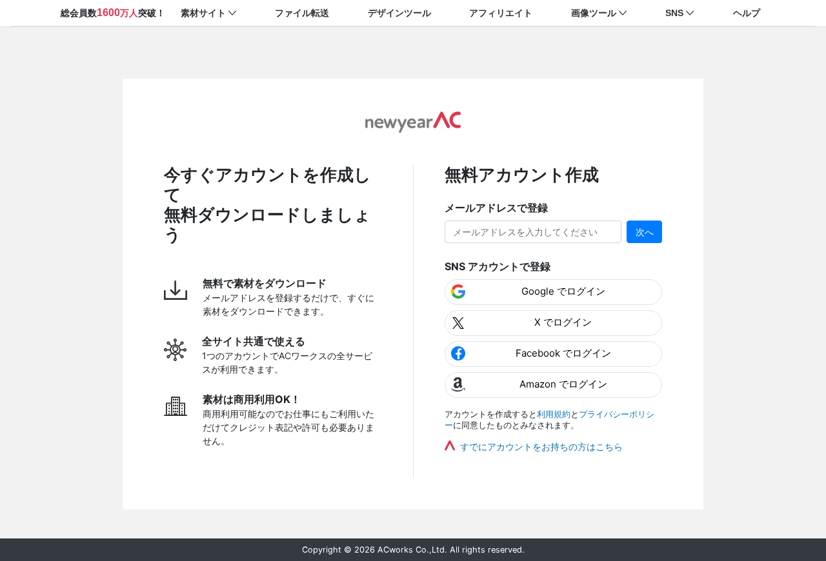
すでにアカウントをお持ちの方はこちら (541, 446)
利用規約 (553, 414)
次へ (645, 231)
